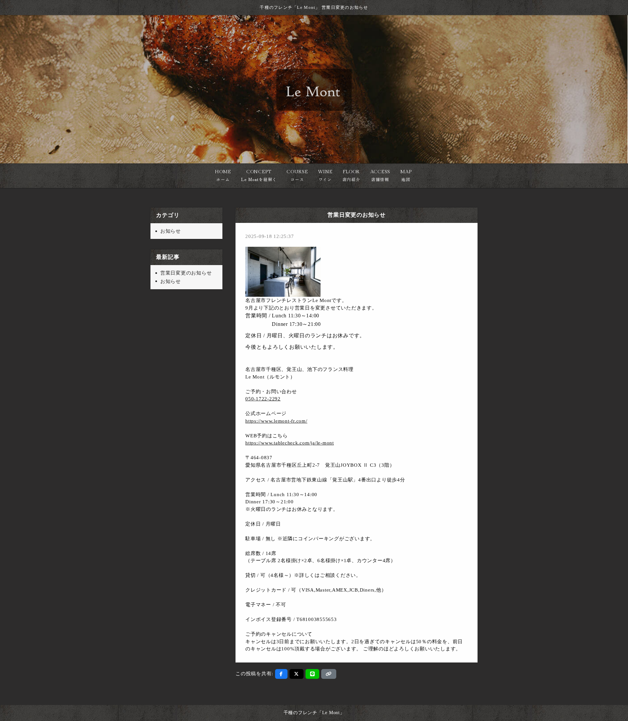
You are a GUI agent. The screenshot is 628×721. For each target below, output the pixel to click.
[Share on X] (296, 674)
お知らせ (170, 231)
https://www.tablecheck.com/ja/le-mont (289, 442)
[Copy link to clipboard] (328, 674)
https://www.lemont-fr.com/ (276, 421)
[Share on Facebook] (281, 674)
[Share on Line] (312, 674)
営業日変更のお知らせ (186, 273)
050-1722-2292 (263, 398)
